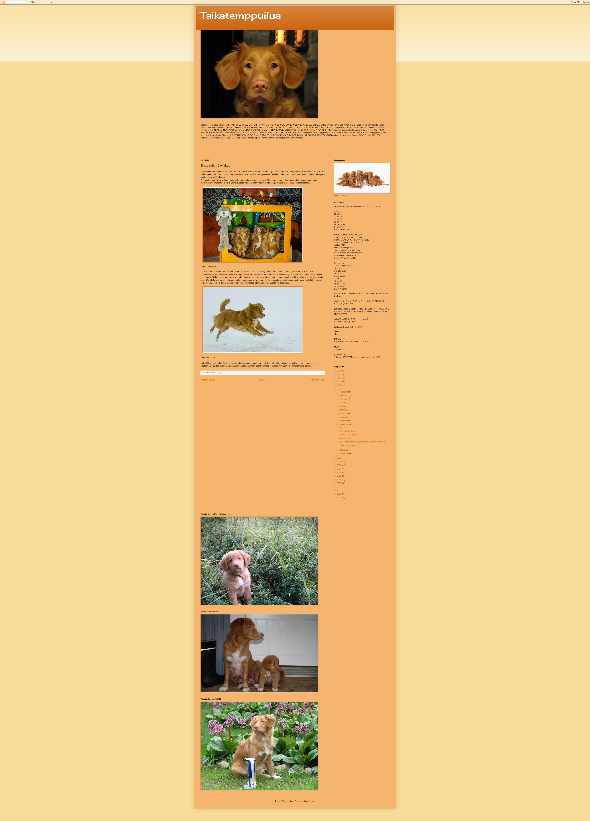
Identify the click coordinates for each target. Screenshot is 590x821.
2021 (339, 389)
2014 (339, 480)
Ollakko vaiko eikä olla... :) (349, 445)
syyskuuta (343, 403)
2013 (339, 483)
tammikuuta (344, 453)
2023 (339, 382)
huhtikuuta (343, 421)
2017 (339, 469)
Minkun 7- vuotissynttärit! (349, 435)
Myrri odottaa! (344, 438)
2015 (339, 476)
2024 (339, 378)
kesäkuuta (343, 413)
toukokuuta (344, 417)
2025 (339, 374)
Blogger (311, 801)
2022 (339, 385)
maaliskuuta (344, 424)
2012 (339, 487)
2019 (339, 462)
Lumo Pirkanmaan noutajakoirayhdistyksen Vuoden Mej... (363, 442)
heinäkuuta (344, 410)
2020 (339, 458)
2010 (339, 494)
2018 (339, 465)
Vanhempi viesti (317, 380)
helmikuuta (344, 450)
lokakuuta (343, 399)
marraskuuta (344, 396)
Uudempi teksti (207, 380)
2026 (339, 371)
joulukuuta (343, 392)
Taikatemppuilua (241, 15)
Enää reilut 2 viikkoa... (348, 431)
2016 (339, 472)
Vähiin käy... (344, 427)
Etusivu (262, 380)
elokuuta (343, 406)
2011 (339, 490)
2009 (339, 498)
